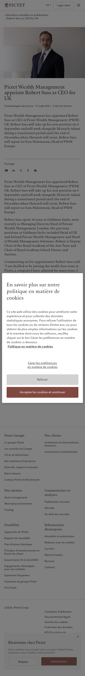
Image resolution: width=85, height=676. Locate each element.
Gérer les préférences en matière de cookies (42, 365)
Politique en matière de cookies (30, 346)
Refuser (42, 379)
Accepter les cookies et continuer (42, 392)
